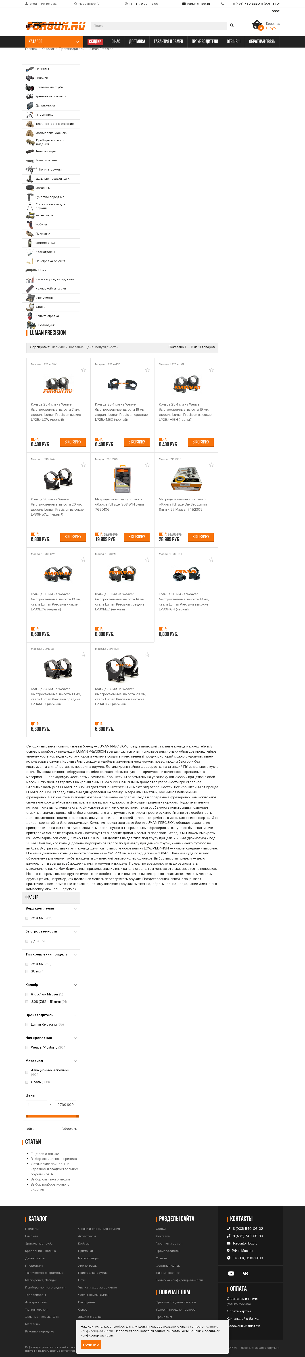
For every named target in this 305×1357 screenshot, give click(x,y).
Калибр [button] (31, 984)
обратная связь (262, 41)
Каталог (48, 49)
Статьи (161, 1229)
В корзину (73, 442)
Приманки (85, 1251)
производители (205, 41)
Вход (33, 4)
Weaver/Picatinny (49, 1047)
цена (89, 347)
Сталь (40, 1082)
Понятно (91, 1345)
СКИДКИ (95, 41)
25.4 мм (41, 918)
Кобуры (84, 1243)
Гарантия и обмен (169, 1243)
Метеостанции (88, 1258)
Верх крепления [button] (39, 908)
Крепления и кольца (40, 1251)
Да (38, 941)
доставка (137, 41)
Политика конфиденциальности (179, 1280)
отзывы (233, 41)
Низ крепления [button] (38, 1038)
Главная (31, 49)
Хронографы (87, 1266)
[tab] (51, 908)
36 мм (37, 971)
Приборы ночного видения (45, 1287)
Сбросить (69, 1129)
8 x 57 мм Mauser (47, 994)
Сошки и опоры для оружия (99, 1229)
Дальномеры (35, 1258)
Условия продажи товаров (176, 1309)
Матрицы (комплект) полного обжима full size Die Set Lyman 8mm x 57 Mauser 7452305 (183, 504)
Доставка (163, 1236)
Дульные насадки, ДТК (42, 1317)
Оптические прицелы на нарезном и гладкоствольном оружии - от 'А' (54, 1169)
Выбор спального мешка (50, 1179)
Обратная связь (168, 1266)
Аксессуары (87, 1236)
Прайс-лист (164, 1317)
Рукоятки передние (39, 1331)
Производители (71, 49)
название (76, 347)
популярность (106, 347)
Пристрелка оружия (93, 1273)
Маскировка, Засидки (41, 1280)
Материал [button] (34, 1061)
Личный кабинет (168, 1273)
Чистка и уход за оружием (97, 1287)
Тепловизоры (35, 1295)
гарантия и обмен (168, 41)
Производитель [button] (39, 1015)
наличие (58, 347)
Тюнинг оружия (36, 1309)
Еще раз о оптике (45, 1154)
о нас (116, 41)
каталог (35, 41)
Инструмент (86, 1302)
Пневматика (34, 1266)
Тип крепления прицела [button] (46, 954)
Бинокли (31, 1236)
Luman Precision (101, 49)
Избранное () (89, 4)
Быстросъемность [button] (41, 931)
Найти (29, 1129)
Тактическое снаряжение (44, 1273)
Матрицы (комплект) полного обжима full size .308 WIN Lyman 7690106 (120, 504)
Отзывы (161, 1258)
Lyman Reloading (47, 1024)
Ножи (82, 1280)
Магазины (32, 1324)
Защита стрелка (90, 1317)
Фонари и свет (36, 1302)
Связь (83, 1309)
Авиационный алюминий (50, 1072)
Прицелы (32, 1229)
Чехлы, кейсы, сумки (93, 1295)
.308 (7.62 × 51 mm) (49, 1001)
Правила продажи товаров (176, 1302)
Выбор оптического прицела (54, 1159)
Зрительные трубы (39, 1243)
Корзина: (273, 25)
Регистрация (50, 4)
